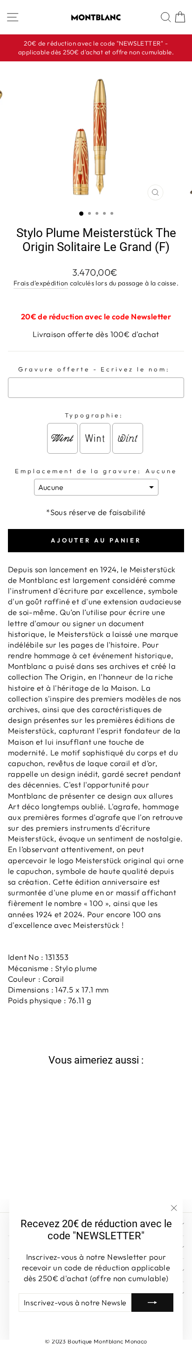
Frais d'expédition (41, 283)
